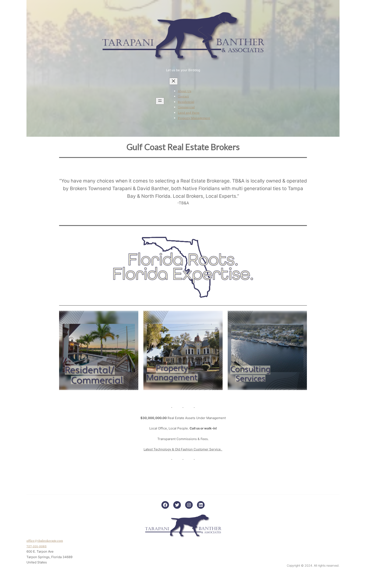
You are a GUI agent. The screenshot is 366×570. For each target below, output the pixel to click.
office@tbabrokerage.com (44, 540)
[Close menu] (173, 81)
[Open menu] (160, 101)
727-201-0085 (36, 546)
